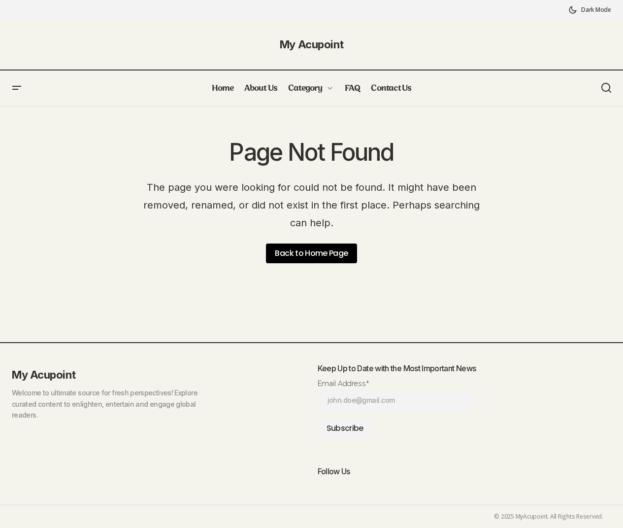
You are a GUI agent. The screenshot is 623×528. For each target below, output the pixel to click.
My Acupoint (311, 44)
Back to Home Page (311, 253)
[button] (589, 10)
